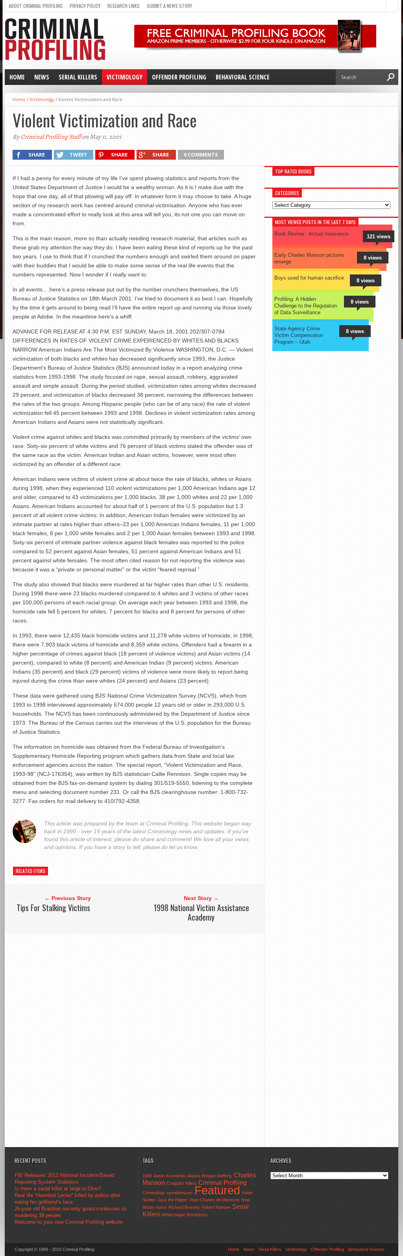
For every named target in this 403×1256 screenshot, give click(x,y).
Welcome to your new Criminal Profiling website (69, 1222)
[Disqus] (137, 1039)
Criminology (153, 1192)
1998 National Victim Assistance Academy (201, 912)
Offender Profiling (179, 77)
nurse (161, 1207)
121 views (378, 236)
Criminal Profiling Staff (50, 137)
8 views (373, 258)
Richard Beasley (184, 1207)
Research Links (123, 5)
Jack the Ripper (172, 1199)
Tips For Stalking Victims (53, 907)
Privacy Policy (85, 5)
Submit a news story (169, 5)
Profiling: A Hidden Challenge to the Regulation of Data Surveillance (305, 305)
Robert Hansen (216, 1207)
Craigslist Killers (181, 1183)
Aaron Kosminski (169, 1175)
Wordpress (197, 1214)
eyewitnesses (179, 1192)
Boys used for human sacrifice (309, 278)
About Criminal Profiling (36, 5)
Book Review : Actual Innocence (311, 234)
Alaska (193, 1175)
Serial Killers (78, 77)
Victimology (124, 77)
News (41, 77)
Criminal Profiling (222, 1182)
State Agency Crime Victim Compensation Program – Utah (298, 335)
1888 (147, 1175)
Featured (217, 1190)
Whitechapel (173, 1214)
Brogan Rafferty (217, 1175)
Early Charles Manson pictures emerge (309, 258)
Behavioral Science (243, 77)
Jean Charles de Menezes (214, 1199)
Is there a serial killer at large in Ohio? (58, 1189)
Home (17, 77)
